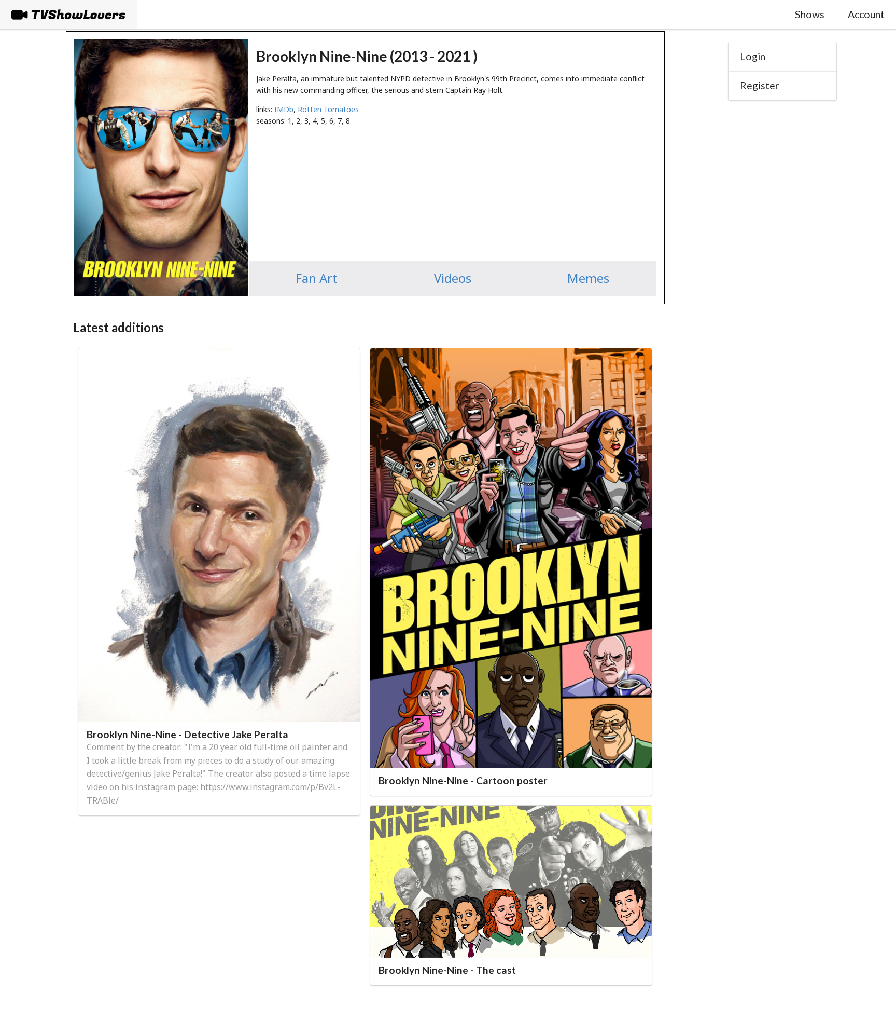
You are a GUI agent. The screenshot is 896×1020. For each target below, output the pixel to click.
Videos (452, 278)
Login (752, 56)
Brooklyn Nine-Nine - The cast (447, 970)
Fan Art (317, 278)
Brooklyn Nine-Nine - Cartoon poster (463, 780)
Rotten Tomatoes (328, 109)
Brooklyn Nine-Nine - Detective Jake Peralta (187, 734)
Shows (809, 14)
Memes (588, 278)
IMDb (283, 109)
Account (866, 14)
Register (759, 85)
